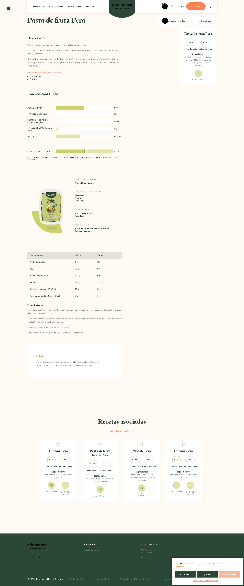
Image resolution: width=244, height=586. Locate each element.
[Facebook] (28, 557)
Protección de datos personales (205, 581)
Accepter (185, 574)
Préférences (229, 574)
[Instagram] (33, 557)
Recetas (90, 6)
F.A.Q (181, 6)
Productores (74, 6)
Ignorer (207, 574)
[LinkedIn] (39, 557)
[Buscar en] (209, 6)
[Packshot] (51, 207)
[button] (36, 467)
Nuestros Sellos (91, 550)
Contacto (196, 6)
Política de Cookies (78, 579)
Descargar (206, 21)
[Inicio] (122, 6)
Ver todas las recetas (120, 431)
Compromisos (56, 6)
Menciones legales (103, 579)
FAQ (143, 557)
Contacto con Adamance (148, 551)
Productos (38, 6)
